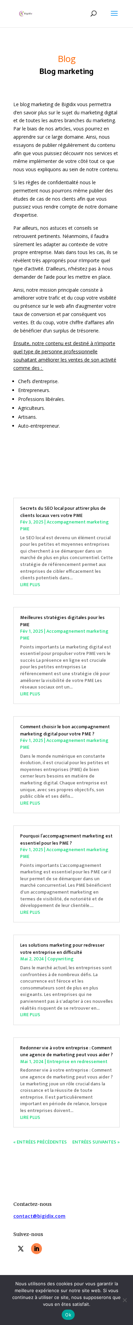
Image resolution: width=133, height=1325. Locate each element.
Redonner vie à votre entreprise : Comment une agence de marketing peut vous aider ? (66, 1051)
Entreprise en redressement (77, 1061)
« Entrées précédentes (40, 1142)
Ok (68, 1314)
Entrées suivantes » (96, 1142)
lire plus (30, 585)
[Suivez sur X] (20, 1248)
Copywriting (60, 959)
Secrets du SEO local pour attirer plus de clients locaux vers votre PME (63, 511)
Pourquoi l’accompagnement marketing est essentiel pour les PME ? (66, 839)
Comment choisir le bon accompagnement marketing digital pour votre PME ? (65, 730)
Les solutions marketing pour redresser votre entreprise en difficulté (62, 948)
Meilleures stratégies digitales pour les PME (62, 621)
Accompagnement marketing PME (64, 525)
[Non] (124, 1300)
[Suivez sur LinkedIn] (36, 1248)
